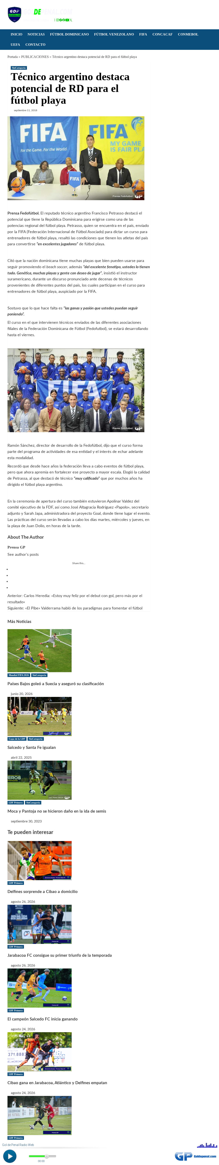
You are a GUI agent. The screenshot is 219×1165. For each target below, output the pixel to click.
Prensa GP (16, 547)
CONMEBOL (188, 34)
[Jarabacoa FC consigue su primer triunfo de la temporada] (39, 924)
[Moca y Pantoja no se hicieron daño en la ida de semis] (39, 780)
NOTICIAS (36, 34)
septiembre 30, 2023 (26, 821)
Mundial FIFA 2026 (19, 675)
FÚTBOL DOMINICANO (69, 34)
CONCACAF (162, 34)
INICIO (16, 34)
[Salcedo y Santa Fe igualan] (39, 716)
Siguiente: (74, 608)
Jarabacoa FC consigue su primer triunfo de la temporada (59, 956)
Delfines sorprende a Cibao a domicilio (42, 892)
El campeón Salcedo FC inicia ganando (42, 1019)
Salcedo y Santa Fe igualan (31, 748)
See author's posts (23, 555)
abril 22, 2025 (21, 757)
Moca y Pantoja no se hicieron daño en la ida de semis (56, 811)
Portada (12, 57)
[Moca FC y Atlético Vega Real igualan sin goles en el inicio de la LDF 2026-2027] (39, 1115)
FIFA (143, 34)
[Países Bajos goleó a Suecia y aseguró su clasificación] (39, 650)
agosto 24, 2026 (23, 1029)
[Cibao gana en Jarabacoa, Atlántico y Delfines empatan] (39, 1051)
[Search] (209, 34)
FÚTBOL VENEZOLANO (114, 34)
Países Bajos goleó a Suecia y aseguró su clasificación (55, 684)
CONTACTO (35, 44)
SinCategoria (19, 68)
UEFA (15, 44)
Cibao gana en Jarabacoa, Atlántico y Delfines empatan (57, 1083)
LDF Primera (16, 802)
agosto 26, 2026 (23, 901)
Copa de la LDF (17, 739)
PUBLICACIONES (35, 57)
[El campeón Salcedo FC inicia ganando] (39, 987)
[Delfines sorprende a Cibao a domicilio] (39, 860)
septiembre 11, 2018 (25, 110)
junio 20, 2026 (22, 694)
